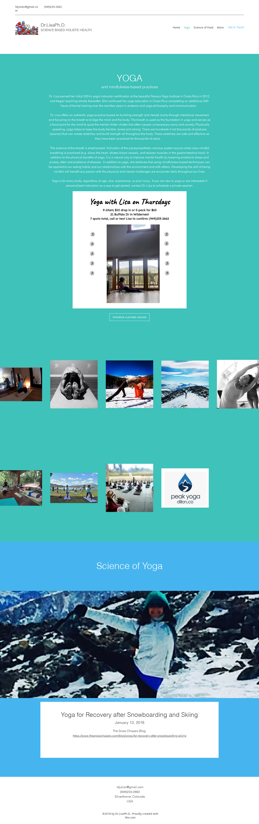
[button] (236, 27)
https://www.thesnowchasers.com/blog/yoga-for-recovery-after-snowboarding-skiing (129, 736)
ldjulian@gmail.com (130, 787)
